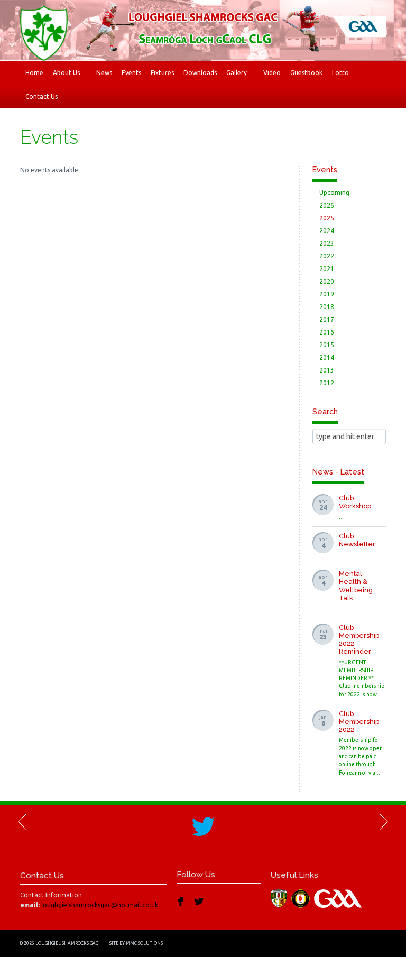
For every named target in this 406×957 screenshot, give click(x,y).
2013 (326, 370)
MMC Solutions (144, 943)
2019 (326, 294)
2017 (326, 319)
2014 (326, 357)
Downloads (200, 72)
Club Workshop (355, 502)
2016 (326, 332)
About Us (66, 72)
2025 (326, 218)
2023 (326, 243)
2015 (326, 344)
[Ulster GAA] (301, 898)
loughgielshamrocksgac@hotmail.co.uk (99, 905)
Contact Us (41, 96)
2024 (326, 230)
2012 (326, 382)
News (104, 72)
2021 (326, 268)
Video (272, 72)
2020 (326, 281)
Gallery (236, 72)
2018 (326, 306)
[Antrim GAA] (280, 898)
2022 (326, 256)
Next (383, 822)
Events (131, 72)
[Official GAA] (339, 898)
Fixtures (162, 72)
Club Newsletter (357, 540)
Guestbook (306, 72)
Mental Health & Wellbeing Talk (356, 585)
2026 (326, 205)
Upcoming (334, 192)
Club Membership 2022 (359, 721)
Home (34, 72)
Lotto (340, 72)
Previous (23, 822)
